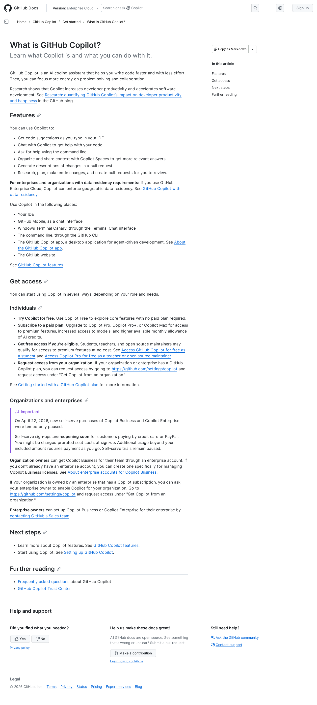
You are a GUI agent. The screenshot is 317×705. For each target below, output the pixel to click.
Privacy (66, 686)
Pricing (96, 686)
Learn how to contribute (126, 661)
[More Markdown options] (252, 49)
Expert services (118, 686)
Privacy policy (20, 647)
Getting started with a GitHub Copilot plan (58, 384)
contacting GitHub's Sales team (39, 515)
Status (82, 686)
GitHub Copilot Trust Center (44, 588)
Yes (23, 639)
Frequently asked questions (43, 581)
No (43, 639)
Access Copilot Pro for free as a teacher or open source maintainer (108, 355)
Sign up (302, 8)
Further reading (32, 568)
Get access (26, 281)
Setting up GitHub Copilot (88, 552)
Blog (138, 686)
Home (21, 22)
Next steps (25, 532)
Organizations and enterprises (46, 400)
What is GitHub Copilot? (106, 22)
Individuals (23, 308)
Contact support (229, 645)
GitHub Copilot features (40, 264)
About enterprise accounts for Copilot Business (112, 472)
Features (22, 115)
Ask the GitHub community (237, 637)
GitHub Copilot (44, 22)
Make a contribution (135, 653)
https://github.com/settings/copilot (144, 368)
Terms (51, 686)
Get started (71, 22)
